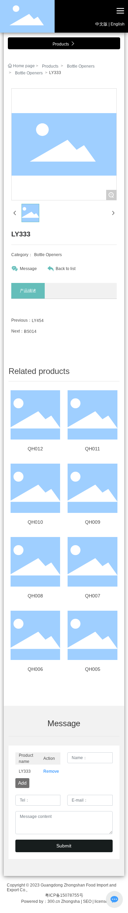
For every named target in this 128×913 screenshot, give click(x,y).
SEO (88, 901)
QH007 (92, 595)
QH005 (92, 669)
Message (28, 268)
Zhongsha (70, 901)
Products (50, 66)
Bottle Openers (81, 66)
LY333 (25, 771)
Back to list (65, 268)
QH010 (35, 522)
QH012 (35, 448)
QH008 (35, 595)
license (101, 901)
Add (22, 783)
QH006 (35, 669)
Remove (50, 771)
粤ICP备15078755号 (64, 895)
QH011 (92, 448)
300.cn (53, 901)
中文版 (101, 24)
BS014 (30, 331)
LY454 (38, 320)
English (118, 24)
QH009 (92, 522)
